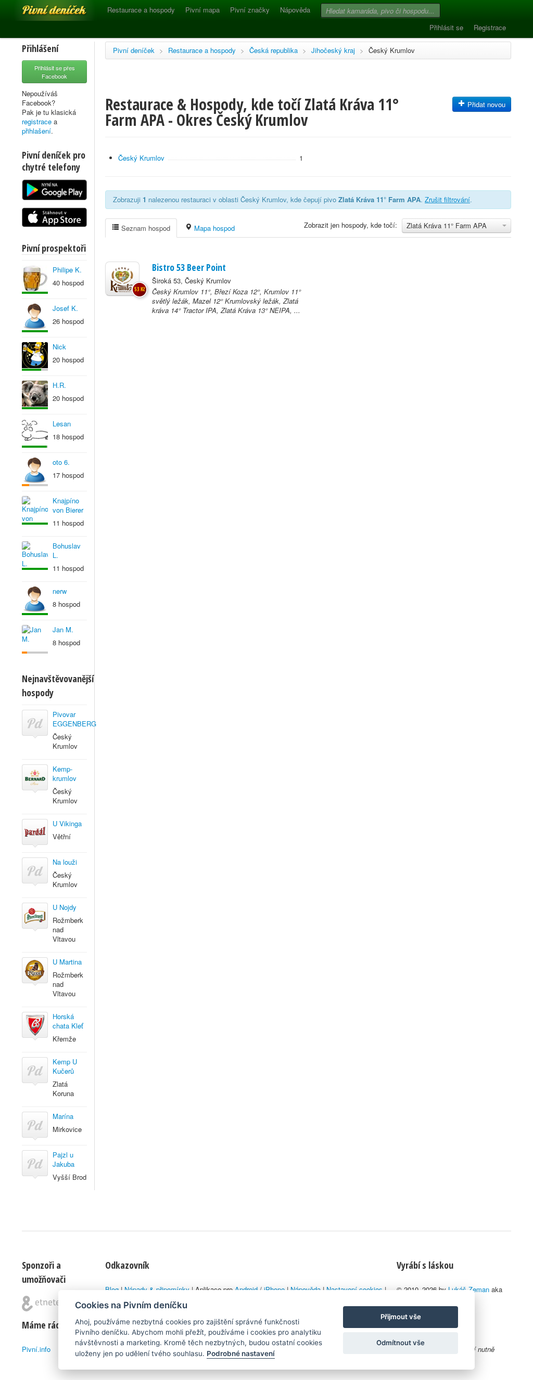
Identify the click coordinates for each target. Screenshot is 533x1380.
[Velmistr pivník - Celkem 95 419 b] (35, 555)
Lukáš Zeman (468, 1289)
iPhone (274, 1289)
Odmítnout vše (400, 1342)
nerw (60, 591)
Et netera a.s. (45, 1303)
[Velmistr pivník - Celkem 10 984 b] (35, 395)
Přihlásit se (446, 27)
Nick (59, 346)
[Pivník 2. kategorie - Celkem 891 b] (35, 472)
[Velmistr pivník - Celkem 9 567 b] (35, 601)
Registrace (490, 27)
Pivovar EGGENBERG (74, 718)
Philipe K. (67, 270)
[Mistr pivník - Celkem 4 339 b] (35, 433)
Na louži (65, 862)
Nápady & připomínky (156, 1289)
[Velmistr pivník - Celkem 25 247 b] (35, 510)
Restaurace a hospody (141, 10)
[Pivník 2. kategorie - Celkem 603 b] (35, 639)
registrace (37, 121)
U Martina (67, 962)
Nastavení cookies (354, 1289)
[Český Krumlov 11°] (122, 279)
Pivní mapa (202, 10)
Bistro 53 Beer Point (189, 267)
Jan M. (63, 629)
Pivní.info (36, 1349)
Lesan (62, 423)
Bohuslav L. (67, 550)
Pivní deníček (42, 6)
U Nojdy (65, 907)
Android (246, 1289)
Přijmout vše (400, 1316)
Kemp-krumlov (65, 773)
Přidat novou (485, 104)
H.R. (59, 385)
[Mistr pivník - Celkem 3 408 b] (35, 356)
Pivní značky (250, 10)
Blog (112, 1289)
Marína (63, 1116)
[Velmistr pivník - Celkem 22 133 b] (35, 318)
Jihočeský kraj (333, 50)
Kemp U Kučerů (65, 1066)
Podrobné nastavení (241, 1353)
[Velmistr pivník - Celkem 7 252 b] (35, 279)
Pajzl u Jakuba (63, 1159)
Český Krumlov (392, 50)
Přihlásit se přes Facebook (54, 71)
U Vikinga (67, 823)
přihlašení (36, 131)
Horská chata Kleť (68, 1021)
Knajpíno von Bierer (68, 505)
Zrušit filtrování (447, 199)
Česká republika (273, 50)
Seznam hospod (144, 228)
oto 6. (61, 462)
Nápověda (295, 10)
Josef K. (65, 308)
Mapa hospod (213, 228)
